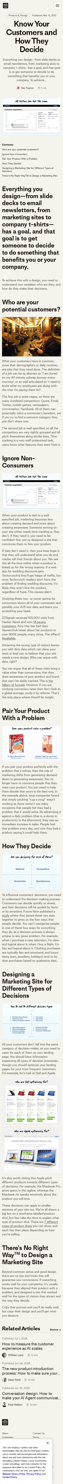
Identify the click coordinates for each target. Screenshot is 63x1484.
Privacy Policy (33, 1474)
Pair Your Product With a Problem (19, 158)
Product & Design (18, 15)
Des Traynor (27, 88)
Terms (36, 1437)
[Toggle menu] (57, 5)
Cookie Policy (10, 1477)
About (5, 1433)
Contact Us (39, 1433)
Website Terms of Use (14, 1474)
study (5, 915)
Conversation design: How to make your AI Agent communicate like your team (31, 1395)
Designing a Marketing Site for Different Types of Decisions (28, 170)
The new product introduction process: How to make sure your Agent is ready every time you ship (29, 1370)
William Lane (16, 1355)
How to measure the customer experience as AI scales (28, 1346)
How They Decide (11, 163)
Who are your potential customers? (20, 149)
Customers (7, 1437)
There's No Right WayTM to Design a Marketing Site (29, 175)
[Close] (47, 1443)
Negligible (8, 638)
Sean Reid (14, 1379)
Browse (54, 1329)
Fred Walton (15, 1404)
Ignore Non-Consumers (14, 154)
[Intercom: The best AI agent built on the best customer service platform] (5, 5)
